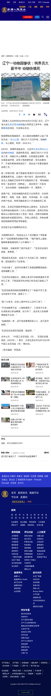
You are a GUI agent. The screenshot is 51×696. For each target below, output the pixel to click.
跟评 (46, 453)
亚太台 (12, 480)
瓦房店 (11, 124)
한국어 (21, 483)
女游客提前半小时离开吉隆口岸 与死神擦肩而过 (18, 380)
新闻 (13, 510)
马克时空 (27, 563)
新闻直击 (15, 548)
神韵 (8, 2)
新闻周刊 (15, 551)
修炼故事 (24, 650)
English (29, 480)
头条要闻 (14, 522)
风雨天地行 (25, 638)
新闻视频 (16, 532)
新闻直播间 (28, 17)
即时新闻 (32, 522)
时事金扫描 (28, 542)
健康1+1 (17, 576)
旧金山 (4, 480)
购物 (29, 502)
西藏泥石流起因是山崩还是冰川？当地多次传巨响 (18, 367)
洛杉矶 (26, 476)
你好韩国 (36, 582)
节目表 (14, 497)
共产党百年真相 (27, 620)
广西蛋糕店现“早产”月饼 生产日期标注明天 (42, 367)
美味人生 (36, 588)
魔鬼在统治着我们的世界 (30, 626)
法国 (46, 476)
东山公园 (14, 139)
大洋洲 (33, 476)
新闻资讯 (9, 56)
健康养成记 (18, 585)
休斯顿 (40, 476)
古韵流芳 (40, 542)
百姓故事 (24, 644)
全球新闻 (15, 536)
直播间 (23, 497)
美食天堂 (36, 585)
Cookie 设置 (25, 692)
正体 (29, 2)
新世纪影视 (14, 677)
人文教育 (41, 532)
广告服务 (15, 666)
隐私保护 (34, 663)
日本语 (13, 483)
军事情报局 (28, 554)
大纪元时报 (28, 671)
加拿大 (19, 476)
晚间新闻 (15, 545)
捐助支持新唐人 (18, 502)
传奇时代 (24, 617)
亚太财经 (15, 566)
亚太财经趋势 (17, 563)
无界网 (4, 677)
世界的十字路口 (30, 560)
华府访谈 (15, 554)
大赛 (14, 2)
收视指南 (25, 663)
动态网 (38, 674)
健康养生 (18, 572)
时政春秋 (27, 545)
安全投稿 (5, 666)
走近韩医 (17, 591)
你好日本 (36, 579)
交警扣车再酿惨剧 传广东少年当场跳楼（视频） (18, 394)
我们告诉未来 (26, 614)
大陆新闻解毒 (29, 566)
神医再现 (17, 588)
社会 (21, 56)
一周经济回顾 (17, 557)
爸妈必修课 (41, 551)
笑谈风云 (40, 539)
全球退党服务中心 (18, 674)
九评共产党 (25, 629)
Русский (5, 483)
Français (37, 480)
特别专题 (25, 610)
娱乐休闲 (37, 572)
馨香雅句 (40, 545)
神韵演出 (31, 525)
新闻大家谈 (28, 536)
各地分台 (22, 2)
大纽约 (13, 476)
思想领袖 (27, 548)
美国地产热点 (42, 557)
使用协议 (44, 663)
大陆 (16, 56)
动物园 (19, 124)
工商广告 (24, 653)
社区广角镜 (16, 560)
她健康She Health (20, 579)
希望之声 (5, 674)
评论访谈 (28, 532)
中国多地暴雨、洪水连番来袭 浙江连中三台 (42, 394)
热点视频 (23, 522)
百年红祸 (24, 635)
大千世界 (36, 594)
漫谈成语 (40, 548)
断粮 (5, 128)
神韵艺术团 (16, 671)
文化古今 (40, 554)
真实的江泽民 (26, 632)
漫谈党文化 (25, 647)
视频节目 (34, 492)
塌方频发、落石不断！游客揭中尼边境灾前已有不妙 (42, 380)
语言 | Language (43, 2)
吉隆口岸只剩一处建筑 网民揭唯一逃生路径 (18, 422)
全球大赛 (40, 525)
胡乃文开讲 (18, 582)
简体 (33, 2)
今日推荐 (41, 522)
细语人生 (27, 569)
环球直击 (15, 539)
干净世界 (38, 671)
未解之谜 (40, 536)
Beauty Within (38, 591)
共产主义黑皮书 (27, 641)
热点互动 (27, 539)
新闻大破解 (28, 551)
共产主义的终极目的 (28, 623)
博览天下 (14, 525)
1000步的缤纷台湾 (39, 601)
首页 (3, 56)
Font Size (39, 114)
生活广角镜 (37, 576)
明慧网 (30, 674)
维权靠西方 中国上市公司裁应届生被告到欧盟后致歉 (18, 408)
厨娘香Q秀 (37, 597)
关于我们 (15, 663)
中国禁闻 (15, 542)
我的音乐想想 (38, 606)
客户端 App (35, 666)
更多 (23, 677)
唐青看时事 (28, 557)
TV (37, 17)
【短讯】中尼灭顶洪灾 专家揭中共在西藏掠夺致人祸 (42, 408)
